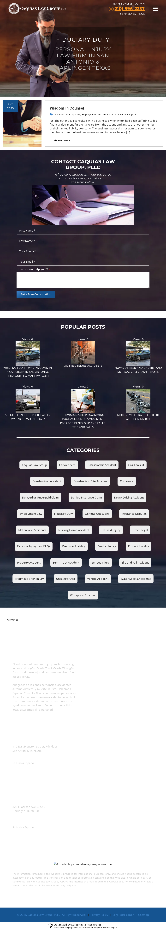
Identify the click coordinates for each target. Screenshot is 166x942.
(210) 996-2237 (129, 8)
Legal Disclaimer (123, 915)
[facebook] (16, 719)
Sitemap (143, 915)
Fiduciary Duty (110, 114)
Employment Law (91, 114)
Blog (108, 900)
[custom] (34, 719)
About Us (52, 900)
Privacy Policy (99, 915)
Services (93, 900)
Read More (83, 885)
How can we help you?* (34, 269)
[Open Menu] (155, 8)
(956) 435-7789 (46, 820)
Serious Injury (128, 114)
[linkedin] (25, 719)
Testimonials (73, 900)
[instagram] (43, 719)
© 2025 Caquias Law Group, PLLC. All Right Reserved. (51, 915)
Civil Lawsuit (61, 114)
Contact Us (126, 900)
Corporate (75, 114)
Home (36, 900)
